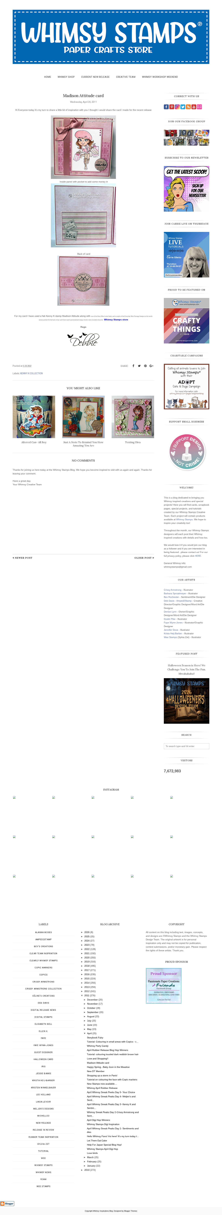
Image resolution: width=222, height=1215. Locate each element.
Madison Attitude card (98, 1062)
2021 (87, 953)
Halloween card (43, 1059)
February (92, 1161)
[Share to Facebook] (133, 366)
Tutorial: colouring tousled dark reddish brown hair (112, 1054)
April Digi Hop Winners (98, 1120)
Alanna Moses (43, 932)
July (89, 1020)
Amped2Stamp (43, 939)
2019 (87, 961)
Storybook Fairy (95, 1037)
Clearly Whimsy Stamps (44, 961)
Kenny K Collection (31, 373)
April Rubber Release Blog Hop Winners (107, 1050)
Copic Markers (43, 968)
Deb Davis (43, 1003)
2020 (87, 957)
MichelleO (43, 1116)
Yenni (43, 1179)
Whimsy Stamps (184, 519)
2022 (87, 949)
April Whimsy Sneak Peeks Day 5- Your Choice (111, 1092)
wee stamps (44, 1186)
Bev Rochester (171, 597)
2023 (87, 945)
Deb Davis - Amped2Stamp (178, 600)
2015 (87, 978)
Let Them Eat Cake (97, 1140)
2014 (87, 982)
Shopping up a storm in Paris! (102, 1075)
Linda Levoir (43, 1102)
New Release (43, 1123)
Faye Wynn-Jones (173, 622)
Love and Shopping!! (97, 1058)
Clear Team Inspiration (43, 953)
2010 (87, 1170)
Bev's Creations (43, 946)
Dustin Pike (169, 619)
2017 (87, 970)
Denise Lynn (170, 611)
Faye (43, 1038)
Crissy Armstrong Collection (43, 989)
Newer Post (24, 557)
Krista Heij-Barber (173, 633)
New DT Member (95, 1071)
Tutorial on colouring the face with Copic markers (112, 1079)
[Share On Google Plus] (151, 366)
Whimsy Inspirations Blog (103, 1211)
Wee (43, 1158)
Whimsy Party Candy (97, 1046)
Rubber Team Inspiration (43, 1137)
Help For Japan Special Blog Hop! (104, 1144)
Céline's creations (43, 996)
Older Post (143, 557)
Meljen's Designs (43, 1109)
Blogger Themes (130, 1211)
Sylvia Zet (43, 1144)
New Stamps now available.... (102, 1083)
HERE (198, 556)
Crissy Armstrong (172, 590)
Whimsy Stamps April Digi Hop (102, 1149)
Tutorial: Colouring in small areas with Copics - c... (112, 1041)
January (91, 1165)
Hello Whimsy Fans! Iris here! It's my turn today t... (113, 1136)
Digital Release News (43, 1010)
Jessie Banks (43, 1073)
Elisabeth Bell (43, 1024)
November (92, 1003)
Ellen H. (43, 1031)
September (92, 1012)
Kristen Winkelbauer (43, 1088)
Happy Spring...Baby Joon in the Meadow (108, 1067)
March (90, 1157)
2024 (87, 940)
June (89, 1025)
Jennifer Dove (171, 630)
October (91, 1008)
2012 (87, 991)
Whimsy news (43, 1172)
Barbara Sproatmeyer (175, 593)
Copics (43, 975)
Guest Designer (43, 1052)
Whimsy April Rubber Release (102, 1088)
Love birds (92, 1153)
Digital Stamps (43, 1017)
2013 (87, 987)
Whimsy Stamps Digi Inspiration (103, 1124)
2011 (86, 995)
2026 (87, 932)
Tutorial (43, 1151)
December (92, 999)
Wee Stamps (170, 637)
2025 (87, 936)
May (89, 1029)
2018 (87, 966)
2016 (87, 974)
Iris (43, 1066)
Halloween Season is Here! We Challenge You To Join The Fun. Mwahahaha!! (186, 669)
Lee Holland (43, 1095)
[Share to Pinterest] (145, 366)
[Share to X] (139, 366)
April (89, 1033)
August (90, 1016)
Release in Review (43, 1130)
